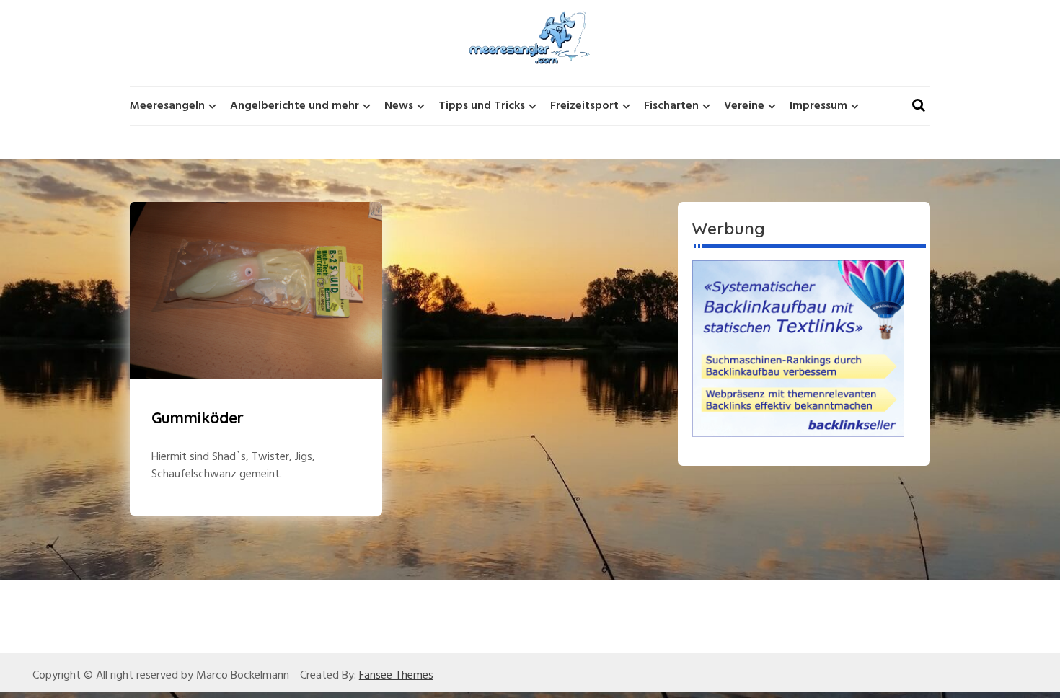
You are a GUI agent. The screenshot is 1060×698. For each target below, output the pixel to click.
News (398, 106)
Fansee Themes (396, 675)
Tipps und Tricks (481, 106)
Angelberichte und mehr (294, 106)
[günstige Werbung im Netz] (798, 348)
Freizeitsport (584, 106)
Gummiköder (197, 417)
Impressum (818, 106)
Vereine (744, 106)
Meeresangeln (167, 106)
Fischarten (671, 106)
